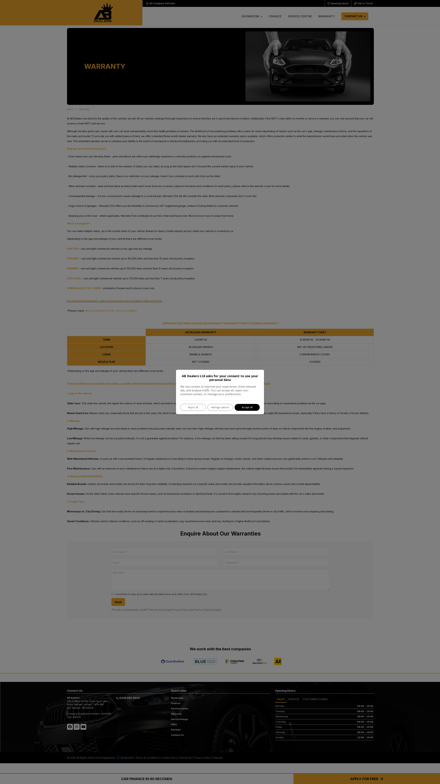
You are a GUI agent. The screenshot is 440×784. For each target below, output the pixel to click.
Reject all (193, 407)
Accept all (247, 407)
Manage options (220, 407)
